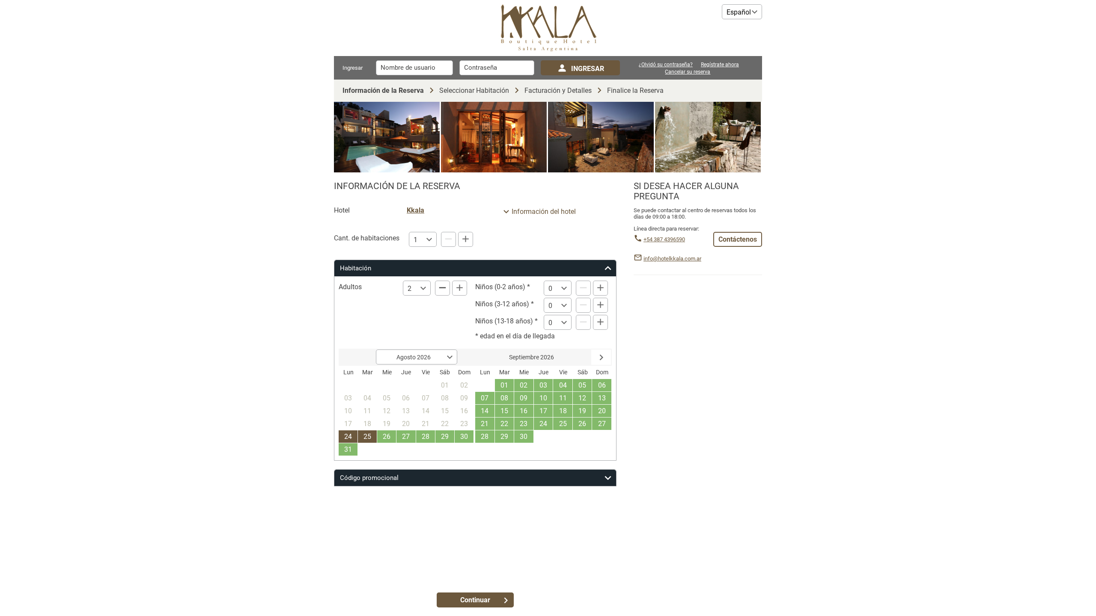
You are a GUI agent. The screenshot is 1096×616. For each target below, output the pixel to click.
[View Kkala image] (387, 137)
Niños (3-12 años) (502, 304)
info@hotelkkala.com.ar (672, 258)
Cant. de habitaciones (366, 238)
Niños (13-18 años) (504, 321)
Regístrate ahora (720, 65)
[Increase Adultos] (459, 288)
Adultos (350, 287)
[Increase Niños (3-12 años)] (600, 305)
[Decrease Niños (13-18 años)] (583, 322)
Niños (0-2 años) (500, 287)
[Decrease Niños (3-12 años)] (583, 305)
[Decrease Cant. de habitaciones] (448, 239)
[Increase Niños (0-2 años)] (600, 288)
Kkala (415, 210)
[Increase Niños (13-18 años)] (600, 322)
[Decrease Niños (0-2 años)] (583, 288)
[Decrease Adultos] (442, 288)
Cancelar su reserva (687, 72)
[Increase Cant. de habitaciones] (465, 239)
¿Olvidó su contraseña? (666, 65)
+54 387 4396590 (664, 239)
